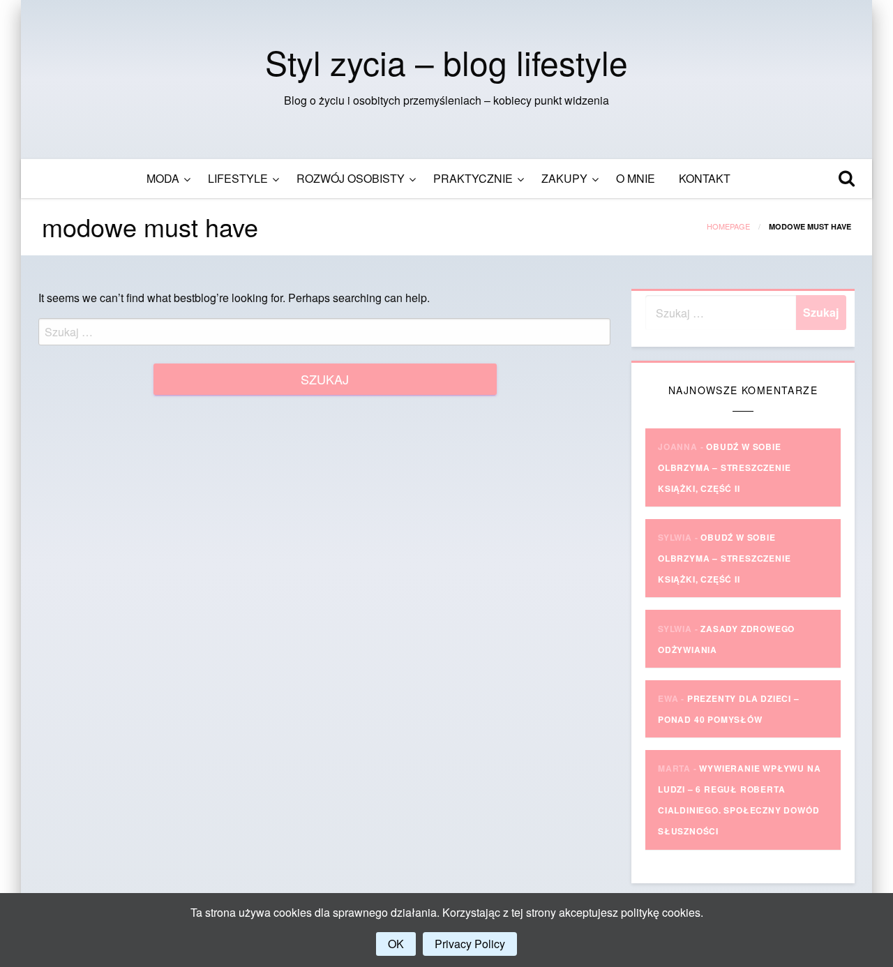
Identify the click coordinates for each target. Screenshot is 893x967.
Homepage (728, 226)
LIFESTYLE (238, 178)
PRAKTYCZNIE (473, 178)
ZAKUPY (564, 178)
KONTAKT (704, 178)
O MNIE (635, 178)
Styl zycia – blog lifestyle (446, 62)
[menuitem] (165, 178)
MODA (163, 178)
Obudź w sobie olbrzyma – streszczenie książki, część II (724, 467)
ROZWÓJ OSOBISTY (351, 178)
